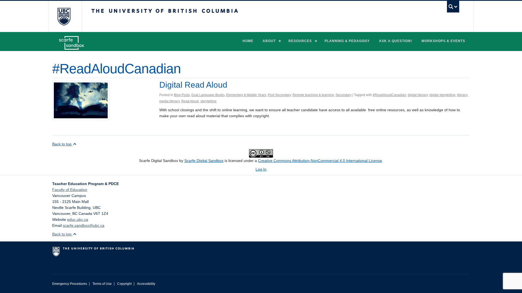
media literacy (169, 101)
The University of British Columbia (63, 16)
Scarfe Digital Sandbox (203, 160)
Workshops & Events (443, 41)
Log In (261, 169)
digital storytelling (442, 95)
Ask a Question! (395, 41)
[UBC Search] (453, 6)
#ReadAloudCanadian (389, 95)
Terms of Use (102, 284)
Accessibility (146, 284)
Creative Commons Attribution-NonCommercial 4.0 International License (320, 160)
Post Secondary (279, 95)
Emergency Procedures (69, 284)
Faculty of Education (69, 189)
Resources (300, 41)
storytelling (208, 101)
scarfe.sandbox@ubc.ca (83, 225)
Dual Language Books (208, 95)
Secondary (343, 95)
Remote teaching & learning (313, 95)
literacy (462, 95)
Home (248, 41)
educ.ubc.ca (77, 219)
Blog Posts (182, 95)
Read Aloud (190, 101)
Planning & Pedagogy (347, 41)
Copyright (124, 284)
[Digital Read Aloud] (80, 100)
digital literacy (418, 95)
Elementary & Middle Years (246, 95)
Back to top (62, 144)
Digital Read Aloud (193, 84)
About (269, 41)
